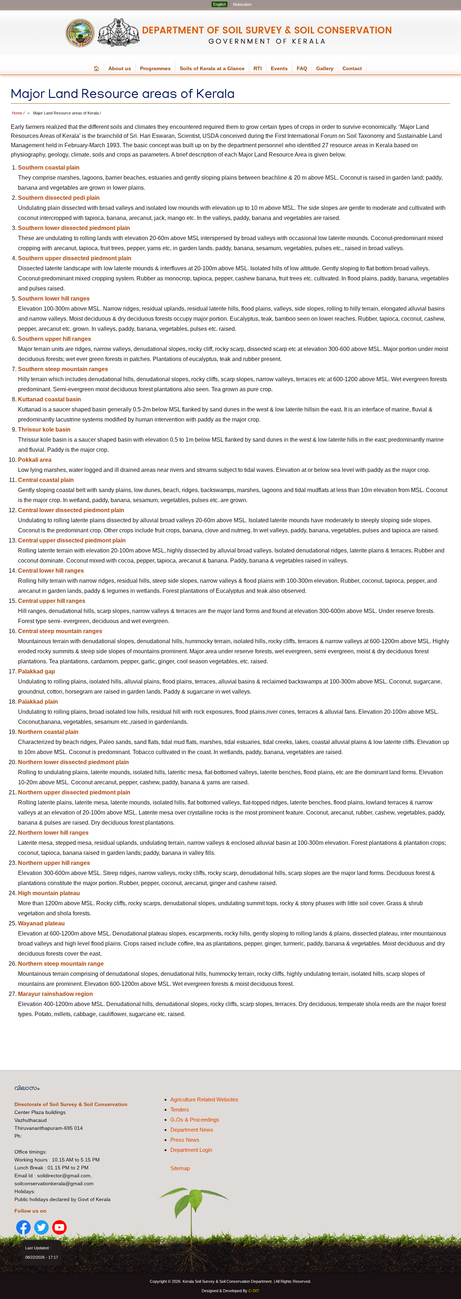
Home (17, 113)
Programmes (157, 70)
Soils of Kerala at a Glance (214, 70)
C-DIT (254, 1291)
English (219, 4)
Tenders (179, 1109)
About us (122, 70)
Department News (191, 1130)
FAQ (302, 68)
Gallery (325, 68)
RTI (260, 70)
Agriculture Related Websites (204, 1099)
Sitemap (180, 1168)
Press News (185, 1140)
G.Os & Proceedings (194, 1120)
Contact (352, 68)
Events (279, 68)
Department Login (191, 1150)
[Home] (229, 32)
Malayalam (242, 4)
